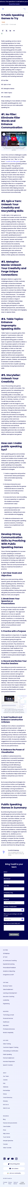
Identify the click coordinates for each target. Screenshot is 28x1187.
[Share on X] (6, 31)
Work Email (7, 879)
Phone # (6, 899)
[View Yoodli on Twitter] (8, 1159)
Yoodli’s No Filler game (13, 161)
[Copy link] (14, 30)
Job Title (6, 886)
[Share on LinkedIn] (10, 31)
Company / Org (8, 892)
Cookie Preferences (22, 1183)
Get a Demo (15, 1168)
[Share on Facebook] (2, 31)
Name (6, 872)
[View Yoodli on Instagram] (16, 1159)
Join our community (15, 1173)
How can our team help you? (12, 923)
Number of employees (10, 908)
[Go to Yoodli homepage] (4, 9)
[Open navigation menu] (24, 9)
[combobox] (14, 910)
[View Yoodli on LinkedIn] (4, 1159)
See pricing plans (15, 1164)
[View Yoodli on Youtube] (12, 1159)
